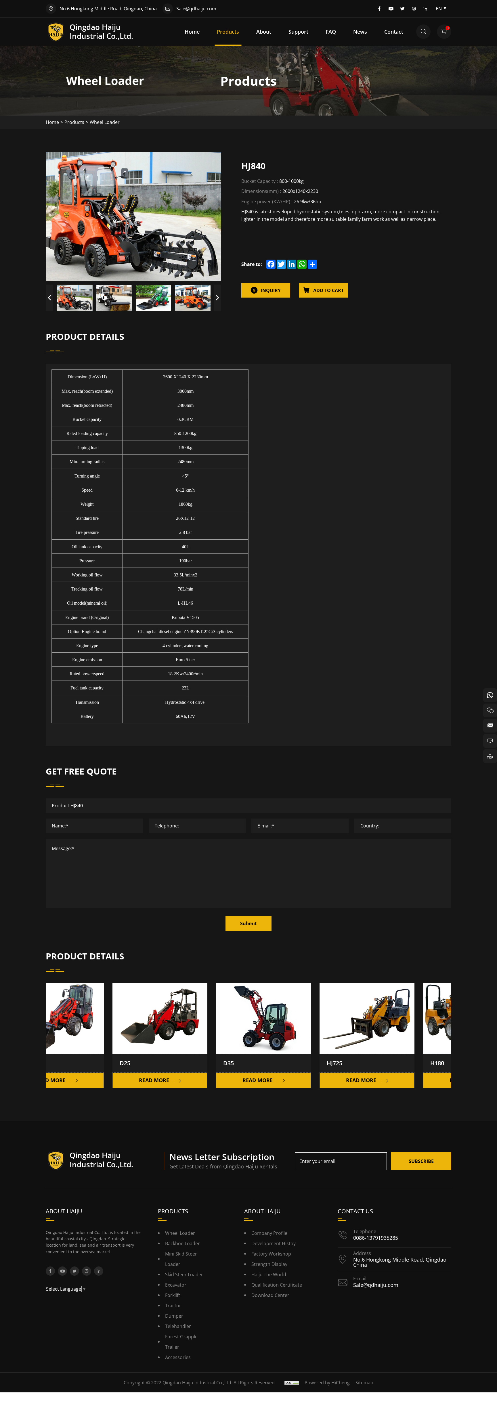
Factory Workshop (271, 1254)
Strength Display (269, 1264)
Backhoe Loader (182, 1243)
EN (439, 8)
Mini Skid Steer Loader (181, 1259)
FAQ (331, 31)
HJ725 (299, 1063)
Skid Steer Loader (184, 1274)
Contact (393, 31)
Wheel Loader (105, 122)
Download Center (270, 1295)
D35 (193, 1063)
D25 (89, 1063)
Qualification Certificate (276, 1285)
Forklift (172, 1295)
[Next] (217, 298)
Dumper (174, 1316)
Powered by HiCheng (327, 1382)
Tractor (173, 1305)
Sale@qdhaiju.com (196, 8)
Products (228, 31)
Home (192, 31)
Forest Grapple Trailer (181, 1341)
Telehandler (178, 1326)
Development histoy (273, 1243)
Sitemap (364, 1382)
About (263, 31)
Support (298, 31)
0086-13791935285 (375, 1237)
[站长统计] (291, 1382)
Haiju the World (268, 1274)
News (360, 31)
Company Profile (269, 1233)
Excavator (175, 1285)
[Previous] (49, 298)
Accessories (178, 1357)
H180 (401, 1063)
